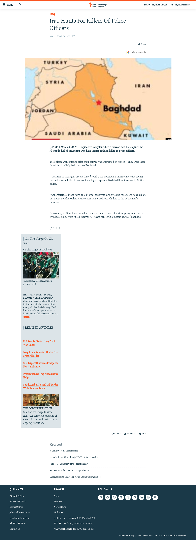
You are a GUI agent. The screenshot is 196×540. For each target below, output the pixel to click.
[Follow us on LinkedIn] (141, 497)
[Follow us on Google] (121, 497)
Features (58, 502)
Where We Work (18, 502)
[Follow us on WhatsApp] (148, 497)
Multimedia (59, 513)
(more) (26, 317)
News (56, 496)
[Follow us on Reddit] (107, 497)
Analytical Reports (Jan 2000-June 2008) (74, 529)
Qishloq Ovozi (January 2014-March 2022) (74, 518)
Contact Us (15, 529)
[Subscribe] (155, 497)
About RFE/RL (17, 496)
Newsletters (60, 507)
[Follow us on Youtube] (100, 497)
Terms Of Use (16, 507)
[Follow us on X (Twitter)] (128, 497)
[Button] (142, 44)
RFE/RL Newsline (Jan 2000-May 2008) (73, 523)
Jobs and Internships (20, 513)
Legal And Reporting (20, 518)
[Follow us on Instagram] (114, 497)
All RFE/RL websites (180, 5)
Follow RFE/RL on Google (155, 5)
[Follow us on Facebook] (134, 497)
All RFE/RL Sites (18, 523)
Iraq (52, 14)
